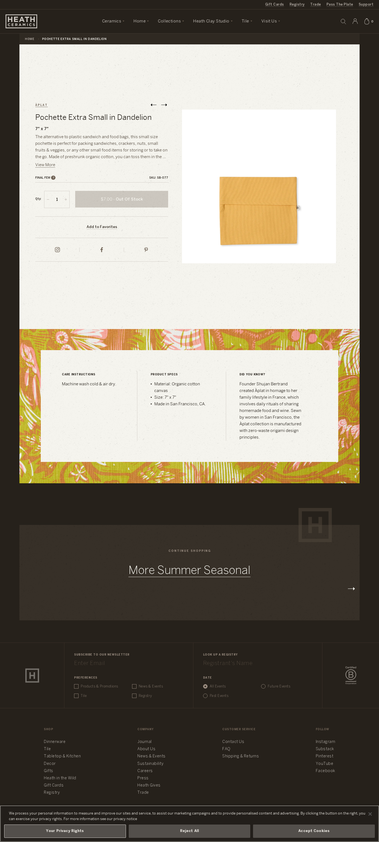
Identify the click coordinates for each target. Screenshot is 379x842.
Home (29, 39)
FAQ (226, 749)
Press (143, 778)
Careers (145, 771)
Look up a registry (220, 655)
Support (366, 4)
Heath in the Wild (60, 778)
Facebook (325, 771)
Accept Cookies (314, 831)
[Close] (370, 814)
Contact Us (233, 742)
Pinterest (324, 756)
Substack (325, 749)
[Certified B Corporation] (350, 675)
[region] (189, 823)
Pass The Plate (340, 4)
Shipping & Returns (240, 756)
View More (45, 165)
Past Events (219, 695)
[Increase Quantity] (65, 199)
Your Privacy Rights (65, 831)
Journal (144, 742)
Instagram (325, 742)
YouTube (324, 764)
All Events (218, 686)
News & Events (151, 686)
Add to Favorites (102, 227)
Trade (315, 4)
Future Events (279, 686)
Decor (50, 764)
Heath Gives (149, 785)
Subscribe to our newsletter (102, 655)
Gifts (48, 771)
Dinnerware (54, 742)
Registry (297, 4)
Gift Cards (274, 4)
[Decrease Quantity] (48, 199)
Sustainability (150, 764)
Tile (84, 695)
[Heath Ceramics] (32, 675)
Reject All (189, 831)
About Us (146, 749)
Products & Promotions (99, 686)
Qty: (38, 199)
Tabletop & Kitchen (62, 756)
